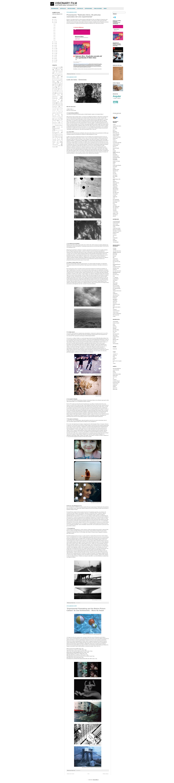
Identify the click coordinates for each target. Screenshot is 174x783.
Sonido (53, 135)
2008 (54, 58)
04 (53, 35)
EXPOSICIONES (88, 8)
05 (53, 33)
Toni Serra (54, 138)
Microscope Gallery (56, 115)
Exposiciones (55, 96)
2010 (54, 55)
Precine (53, 125)
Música (61, 118)
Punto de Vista (58, 130)
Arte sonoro (61, 74)
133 (55, 67)
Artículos (56, 75)
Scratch (54, 134)
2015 (54, 46)
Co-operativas (55, 88)
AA (62, 68)
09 (53, 28)
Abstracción (57, 69)
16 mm (58, 67)
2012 (54, 51)
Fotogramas (54, 101)
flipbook (53, 99)
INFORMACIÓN (54, 8)
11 (53, 25)
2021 (54, 19)
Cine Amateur (60, 78)
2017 (54, 43)
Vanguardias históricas (56, 139)
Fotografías (54, 100)
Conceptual (55, 89)
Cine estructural (59, 83)
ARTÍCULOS (63, 8)
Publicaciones (56, 128)
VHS (60, 140)
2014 (54, 48)
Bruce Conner (60, 77)
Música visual (57, 119)
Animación (60, 72)
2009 (54, 56)
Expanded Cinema (56, 94)
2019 (54, 22)
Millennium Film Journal (56, 116)
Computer (61, 88)
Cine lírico (56, 85)
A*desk (59, 68)
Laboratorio (54, 109)
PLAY (62, 122)
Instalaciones (54, 106)
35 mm (53, 68)
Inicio (88, 773)
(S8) (53, 67)
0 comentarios (78, 73)
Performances (55, 122)
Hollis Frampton (54, 105)
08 (53, 30)
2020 (54, 20)
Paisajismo (54, 120)
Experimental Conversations (56, 95)
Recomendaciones (55, 132)
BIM (60, 75)
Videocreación (55, 144)
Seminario (59, 134)
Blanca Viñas (55, 76)
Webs (59, 145)
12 (53, 24)
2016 (54, 45)
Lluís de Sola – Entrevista (76, 80)
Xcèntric (54, 146)
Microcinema (57, 114)
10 (53, 27)
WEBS (105, 8)
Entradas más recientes (70, 773)
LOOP (61, 112)
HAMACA (59, 104)
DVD (53, 93)
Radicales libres (55, 131)
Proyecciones (59, 125)
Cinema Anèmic (60, 87)
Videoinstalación (54, 145)
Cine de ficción (56, 80)
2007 (54, 60)
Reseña (53, 133)
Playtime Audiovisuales (57, 123)
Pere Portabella (57, 121)
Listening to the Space (55, 112)
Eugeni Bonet (59, 93)
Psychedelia (58, 126)
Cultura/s (53, 92)
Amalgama (54, 70)
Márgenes (55, 113)
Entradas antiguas (105, 773)
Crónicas (60, 90)
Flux (59, 99)
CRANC (55, 90)
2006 (54, 61)
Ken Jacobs (59, 108)
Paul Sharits (61, 120)
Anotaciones (56, 73)
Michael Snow (60, 113)
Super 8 (53, 137)
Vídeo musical (55, 143)
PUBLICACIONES (98, 8)
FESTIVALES (80, 8)
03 (53, 36)
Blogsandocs (54, 77)
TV (59, 138)
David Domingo (59, 92)
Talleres (59, 137)
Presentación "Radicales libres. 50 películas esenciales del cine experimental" (84, 16)
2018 (54, 41)
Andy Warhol (59, 70)
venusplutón (54, 140)
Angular (53, 71)
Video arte (55, 142)
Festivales (55, 98)
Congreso (61, 89)
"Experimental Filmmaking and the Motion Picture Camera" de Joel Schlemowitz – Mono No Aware (86, 609)
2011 (54, 53)
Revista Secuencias (60, 133)
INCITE (60, 105)
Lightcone (59, 111)
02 (53, 38)
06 (53, 32)
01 (53, 39)
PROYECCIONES (71, 8)
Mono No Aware (55, 118)
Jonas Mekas (58, 107)
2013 (54, 50)
